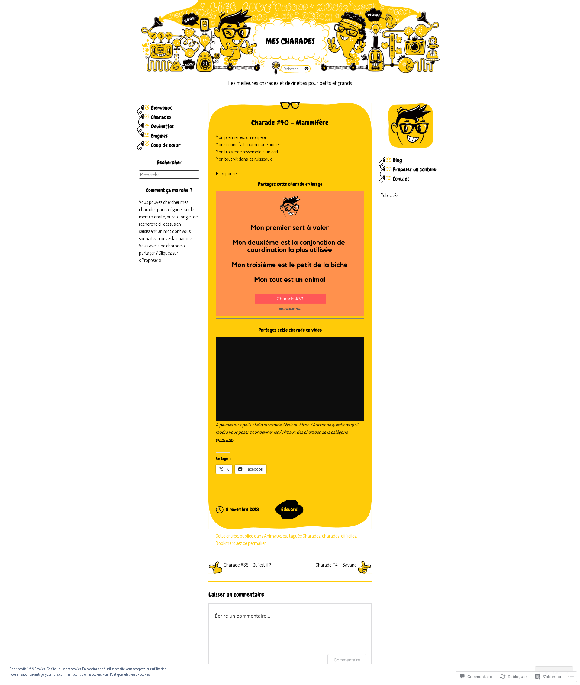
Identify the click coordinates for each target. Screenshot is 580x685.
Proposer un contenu (415, 169)
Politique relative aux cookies (130, 674)
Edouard (289, 509)
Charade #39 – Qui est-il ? (247, 565)
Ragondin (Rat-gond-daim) (241, 173)
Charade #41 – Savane (336, 565)
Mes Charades (290, 41)
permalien (257, 543)
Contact (401, 178)
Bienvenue (161, 107)
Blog (397, 159)
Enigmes (159, 135)
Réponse (229, 173)
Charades (161, 117)
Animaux (272, 536)
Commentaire (347, 659)
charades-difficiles (339, 536)
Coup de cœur (166, 145)
